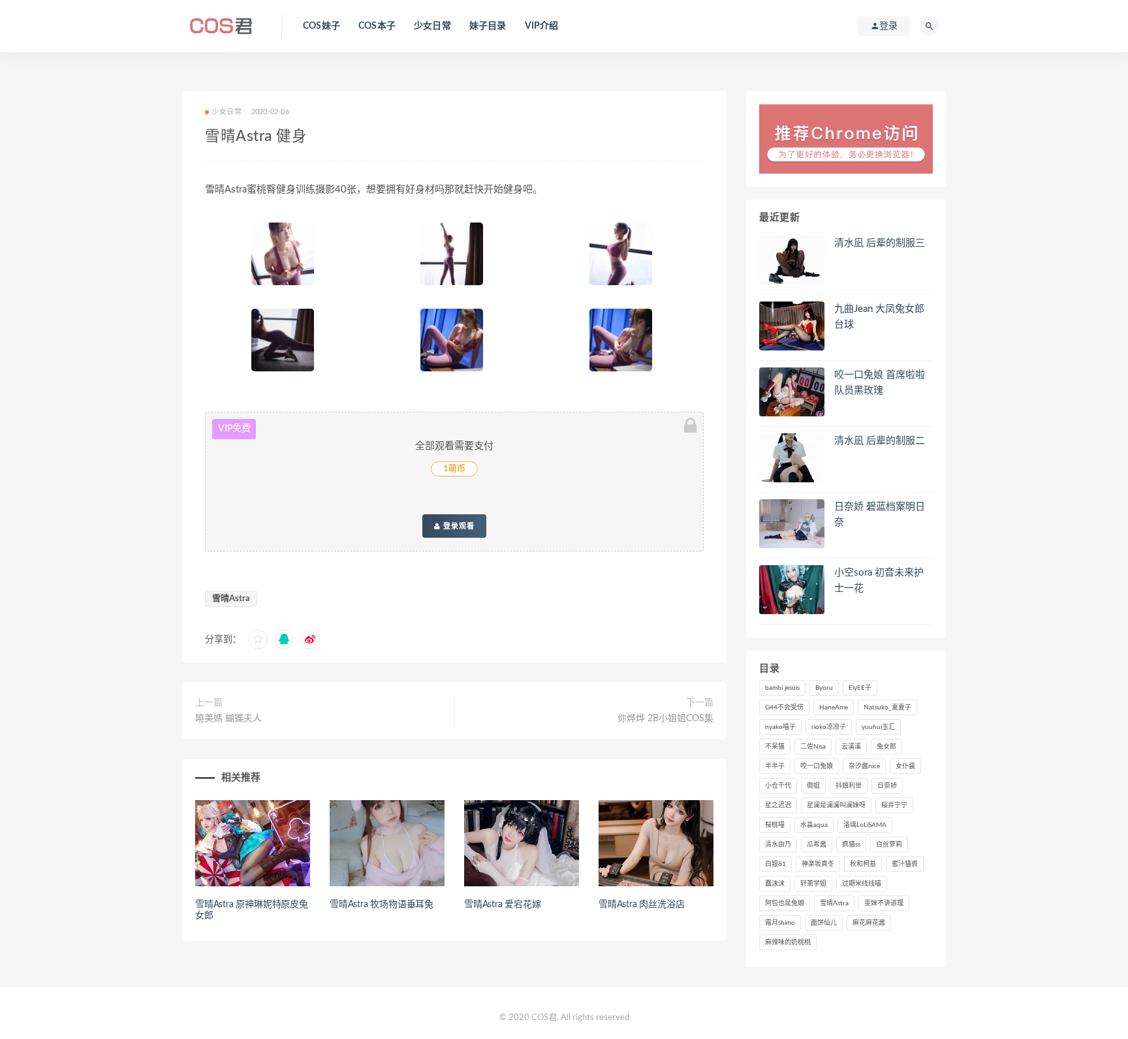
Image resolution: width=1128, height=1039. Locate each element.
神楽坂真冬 (818, 864)
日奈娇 (887, 786)
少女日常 (432, 26)
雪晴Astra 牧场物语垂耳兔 (381, 904)
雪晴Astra (231, 599)
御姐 (813, 786)
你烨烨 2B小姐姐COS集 (665, 718)
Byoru (824, 688)
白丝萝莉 (889, 844)
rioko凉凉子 (828, 727)
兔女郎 (886, 746)
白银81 (775, 864)
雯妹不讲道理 (883, 903)
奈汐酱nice (864, 766)
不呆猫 (775, 746)
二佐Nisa (813, 746)
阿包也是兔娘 (784, 903)
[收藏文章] (258, 639)
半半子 (775, 766)
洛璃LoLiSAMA (864, 825)
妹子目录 (488, 26)
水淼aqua (814, 825)
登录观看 (458, 526)
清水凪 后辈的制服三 (879, 243)
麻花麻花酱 (869, 923)
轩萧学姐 (813, 883)
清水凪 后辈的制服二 (879, 441)
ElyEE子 (860, 688)
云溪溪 (851, 746)
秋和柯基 (863, 864)
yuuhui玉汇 (878, 727)
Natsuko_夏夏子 (887, 707)
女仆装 (905, 766)
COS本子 (377, 26)
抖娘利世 (849, 786)
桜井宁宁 (894, 805)
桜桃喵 (775, 825)
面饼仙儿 (824, 923)
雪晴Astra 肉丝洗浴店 (641, 904)
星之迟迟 (778, 805)
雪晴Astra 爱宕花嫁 (502, 904)
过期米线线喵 (861, 883)
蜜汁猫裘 (905, 864)
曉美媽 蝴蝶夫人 (228, 718)
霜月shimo (780, 923)
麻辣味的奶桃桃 (788, 942)
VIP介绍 (542, 26)
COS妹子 (321, 26)
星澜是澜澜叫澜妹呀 (836, 805)
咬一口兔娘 (816, 766)
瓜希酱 (816, 844)
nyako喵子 (780, 727)
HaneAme (833, 707)
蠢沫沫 (775, 883)
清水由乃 (778, 844)
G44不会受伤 (784, 707)
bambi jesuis (782, 688)
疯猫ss (851, 844)
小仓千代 (778, 786)
